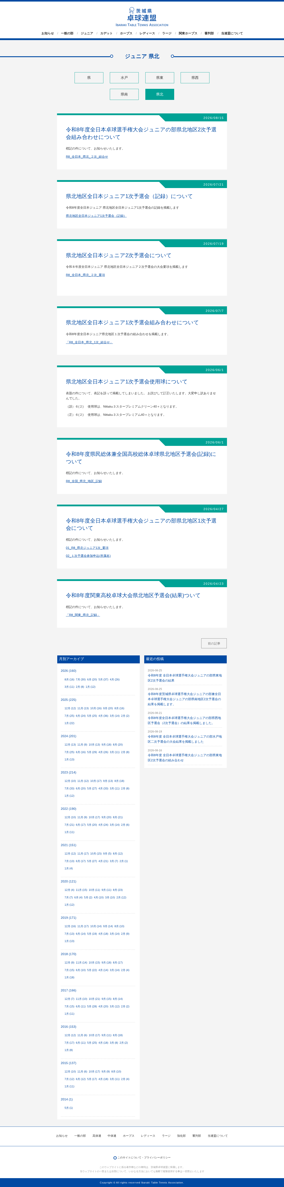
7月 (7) (69, 897)
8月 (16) (69, 679)
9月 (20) (108, 708)
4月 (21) (103, 861)
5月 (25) (92, 716)
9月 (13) (108, 781)
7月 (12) (69, 1079)
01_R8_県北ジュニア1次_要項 (87, 548)
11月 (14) (81, 962)
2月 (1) (124, 861)
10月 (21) (94, 999)
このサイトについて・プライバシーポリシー (144, 1157)
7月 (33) (69, 788)
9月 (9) (106, 1071)
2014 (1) (67, 1099)
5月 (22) (92, 970)
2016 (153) (68, 1026)
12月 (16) (70, 926)
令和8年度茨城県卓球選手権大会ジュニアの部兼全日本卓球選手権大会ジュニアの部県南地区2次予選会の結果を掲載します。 (184, 699)
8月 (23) (118, 890)
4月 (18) (103, 934)
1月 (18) (69, 977)
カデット (106, 33)
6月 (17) (81, 825)
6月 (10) (81, 970)
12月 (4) (69, 890)
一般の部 (67, 33)
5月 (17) (92, 1079)
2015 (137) (68, 1063)
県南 (124, 94)
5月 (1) (69, 1108)
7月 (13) (69, 861)
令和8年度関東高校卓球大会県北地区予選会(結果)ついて (133, 595)
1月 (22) (69, 723)
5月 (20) (92, 825)
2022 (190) (68, 808)
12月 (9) (69, 962)
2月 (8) (80, 687)
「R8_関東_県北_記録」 (83, 615)
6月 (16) (81, 752)
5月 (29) (92, 752)
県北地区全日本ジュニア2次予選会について (119, 255)
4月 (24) (103, 825)
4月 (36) (103, 716)
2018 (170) (68, 954)
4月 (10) (99, 897)
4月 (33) (103, 788)
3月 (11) (69, 687)
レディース (147, 33)
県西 (195, 78)
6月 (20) (92, 679)
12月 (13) (70, 744)
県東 (159, 78)
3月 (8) (114, 1042)
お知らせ (47, 33)
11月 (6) (82, 1035)
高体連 (97, 1135)
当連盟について (232, 33)
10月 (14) (96, 926)
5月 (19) (92, 934)
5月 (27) (92, 788)
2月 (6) (125, 825)
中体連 (112, 1135)
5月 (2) (88, 897)
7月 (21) (69, 825)
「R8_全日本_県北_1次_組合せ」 (89, 342)
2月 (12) (121, 897)
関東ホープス (188, 33)
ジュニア (87, 33)
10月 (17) (96, 781)
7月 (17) (69, 1042)
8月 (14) (118, 999)
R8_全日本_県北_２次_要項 (85, 275)
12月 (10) (70, 781)
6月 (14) (81, 934)
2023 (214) (68, 772)
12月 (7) (69, 999)
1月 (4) (69, 868)
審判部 (209, 33)
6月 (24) (81, 716)
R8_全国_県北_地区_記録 (84, 481)
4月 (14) (103, 970)
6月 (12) (81, 1079)
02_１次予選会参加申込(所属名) (88, 556)
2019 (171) (68, 917)
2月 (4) (125, 970)
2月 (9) (125, 934)
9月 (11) (106, 890)
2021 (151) (68, 845)
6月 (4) (78, 897)
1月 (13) (69, 759)
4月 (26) (115, 679)
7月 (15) (69, 970)
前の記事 (214, 643)
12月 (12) (70, 708)
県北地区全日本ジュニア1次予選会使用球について (127, 382)
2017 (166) (68, 990)
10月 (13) (94, 744)
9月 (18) (106, 744)
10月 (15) (96, 853)
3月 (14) (115, 716)
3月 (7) (114, 861)
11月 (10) (81, 999)
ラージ (167, 33)
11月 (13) (83, 708)
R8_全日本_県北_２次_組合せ (87, 156)
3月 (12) (115, 1006)
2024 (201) (68, 736)
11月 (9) (82, 744)
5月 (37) (103, 679)
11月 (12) (83, 781)
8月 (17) (118, 962)
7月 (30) (81, 679)
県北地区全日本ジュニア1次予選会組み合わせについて (132, 322)
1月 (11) (69, 832)
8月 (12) (118, 853)
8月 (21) (118, 817)
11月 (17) (83, 853)
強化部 (181, 1135)
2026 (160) (68, 670)
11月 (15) (81, 890)
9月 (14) (108, 926)
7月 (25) (69, 716)
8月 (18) (119, 781)
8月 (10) (119, 926)
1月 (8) (69, 1050)
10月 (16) (96, 708)
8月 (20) (118, 744)
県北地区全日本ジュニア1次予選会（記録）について (129, 196)
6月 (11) (81, 1006)
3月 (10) (110, 897)
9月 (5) (107, 853)
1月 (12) (90, 687)
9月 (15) (106, 999)
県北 (159, 94)
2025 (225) (68, 699)
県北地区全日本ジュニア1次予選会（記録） (96, 216)
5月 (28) (92, 1006)
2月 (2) (125, 716)
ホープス (126, 33)
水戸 (124, 78)
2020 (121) (68, 881)
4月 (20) (103, 1006)
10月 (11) (94, 890)
